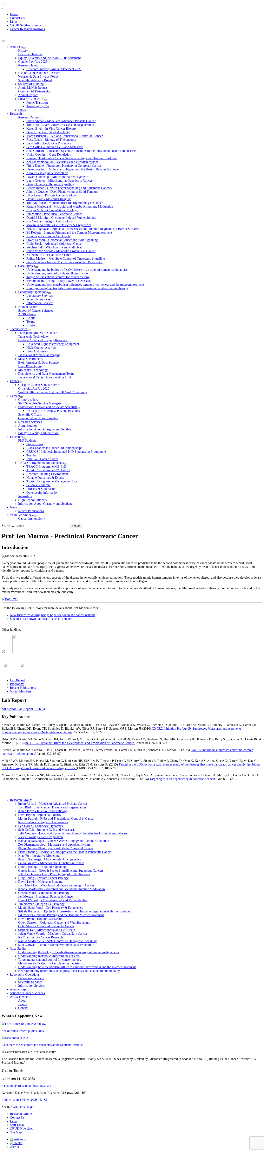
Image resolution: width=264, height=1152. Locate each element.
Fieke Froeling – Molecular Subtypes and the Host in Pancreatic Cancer (73, 169)
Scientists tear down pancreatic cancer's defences (41, 618)
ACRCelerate (27, 314)
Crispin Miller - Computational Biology (52, 210)
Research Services (30, 422)
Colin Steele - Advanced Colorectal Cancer (54, 243)
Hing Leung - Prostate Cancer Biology (51, 195)
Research (16, 113)
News (14, 507)
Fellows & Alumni (38, 485)
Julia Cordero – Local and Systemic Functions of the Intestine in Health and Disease (81, 150)
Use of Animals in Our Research (39, 72)
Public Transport (37, 102)
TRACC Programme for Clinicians (41, 462)
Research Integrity (30, 65)
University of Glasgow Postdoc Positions (53, 410)
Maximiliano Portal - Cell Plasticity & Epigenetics (58, 225)
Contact (31, 325)
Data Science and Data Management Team (46, 373)
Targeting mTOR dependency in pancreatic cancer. (183, 779)
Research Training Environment (47, 474)
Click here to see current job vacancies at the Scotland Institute (42, 1045)
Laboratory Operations (33, 292)
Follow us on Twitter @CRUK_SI (24, 1099)
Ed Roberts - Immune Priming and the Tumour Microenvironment (69, 232)
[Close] (3, 40)
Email (14, 599)
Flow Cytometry (37, 351)
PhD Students (27, 440)
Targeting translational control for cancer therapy (58, 277)
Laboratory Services (39, 295)
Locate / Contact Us (31, 98)
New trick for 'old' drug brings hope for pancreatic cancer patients (52, 615)
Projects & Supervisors (41, 488)
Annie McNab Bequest (33, 87)
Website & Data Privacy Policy (38, 76)
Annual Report (28, 95)
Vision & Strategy (21, 514)
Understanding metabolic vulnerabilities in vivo (57, 273)
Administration (28, 425)
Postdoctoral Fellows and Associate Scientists (47, 407)
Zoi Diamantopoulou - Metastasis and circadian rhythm (62, 162)
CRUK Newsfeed (21, 1128)
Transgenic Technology (33, 336)
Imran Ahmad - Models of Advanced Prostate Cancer (60, 121)
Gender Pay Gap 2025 (32, 61)
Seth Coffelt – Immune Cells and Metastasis (54, 147)
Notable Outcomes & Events (45, 477)
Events (14, 381)
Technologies (18, 329)
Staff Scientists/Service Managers (39, 403)
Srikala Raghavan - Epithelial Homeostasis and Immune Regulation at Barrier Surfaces (82, 228)
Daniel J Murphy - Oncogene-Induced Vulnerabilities (61, 217)
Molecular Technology (33, 370)
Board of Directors (30, 54)
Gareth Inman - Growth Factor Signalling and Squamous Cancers (69, 188)
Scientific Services (38, 299)
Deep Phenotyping (30, 366)
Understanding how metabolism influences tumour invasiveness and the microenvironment (85, 284)
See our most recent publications (23, 1031)
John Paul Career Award (42, 459)
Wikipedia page (22, 1106)
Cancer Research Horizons (27, 29)
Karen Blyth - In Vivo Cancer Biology (51, 128)
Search (76, 525)
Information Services (39, 303)
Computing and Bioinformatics (38, 418)
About (30, 318)
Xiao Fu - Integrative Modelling (47, 173)
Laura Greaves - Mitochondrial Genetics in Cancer (59, 180)
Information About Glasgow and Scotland (45, 429)
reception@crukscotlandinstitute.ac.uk (26, 1085)
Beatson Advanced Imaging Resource (42, 340)
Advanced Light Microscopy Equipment (52, 344)
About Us (16, 46)
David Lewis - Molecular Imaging (48, 199)
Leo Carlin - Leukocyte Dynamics (48, 143)
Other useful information (42, 492)
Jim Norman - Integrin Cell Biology (49, 221)
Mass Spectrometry (30, 358)
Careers (15, 396)
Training (31, 455)
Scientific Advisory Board (35, 80)
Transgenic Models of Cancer (37, 332)
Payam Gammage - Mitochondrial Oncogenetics (57, 176)
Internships (25, 496)
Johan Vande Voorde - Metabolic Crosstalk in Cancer (60, 251)
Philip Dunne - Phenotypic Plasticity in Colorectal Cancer (63, 165)
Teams (30, 321)
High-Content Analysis (41, 347)
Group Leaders (28, 399)
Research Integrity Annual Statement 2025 (53, 69)
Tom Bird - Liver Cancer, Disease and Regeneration (60, 124)
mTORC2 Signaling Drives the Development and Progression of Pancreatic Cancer (80, 743)
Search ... (8, 525)
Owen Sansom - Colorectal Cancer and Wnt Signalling (62, 240)
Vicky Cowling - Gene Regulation (48, 154)
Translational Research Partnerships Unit (44, 377)
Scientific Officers (30, 414)
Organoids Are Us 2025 (33, 388)
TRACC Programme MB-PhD (46, 466)
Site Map (16, 1132)
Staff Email (17, 1125)
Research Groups (29, 117)
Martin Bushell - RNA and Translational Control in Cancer (64, 136)
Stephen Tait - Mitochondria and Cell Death (54, 247)
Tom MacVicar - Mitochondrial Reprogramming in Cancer (64, 202)
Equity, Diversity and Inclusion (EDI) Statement (49, 58)
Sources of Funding (31, 84)
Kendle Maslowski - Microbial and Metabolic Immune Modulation (69, 206)
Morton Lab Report (23, 709)
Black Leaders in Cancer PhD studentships (54, 448)
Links (13, 21)
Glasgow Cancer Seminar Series (39, 384)
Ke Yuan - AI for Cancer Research (48, 254)
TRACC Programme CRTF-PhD (48, 470)
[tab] (17, 680)
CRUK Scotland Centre (25, 25)
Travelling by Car (37, 106)
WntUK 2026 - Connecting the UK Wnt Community (52, 392)
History (23, 50)
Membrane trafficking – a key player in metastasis (58, 280)
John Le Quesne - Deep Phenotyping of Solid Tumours (62, 191)
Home (14, 14)
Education (16, 436)
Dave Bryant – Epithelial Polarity (48, 132)
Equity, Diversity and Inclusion (38, 433)
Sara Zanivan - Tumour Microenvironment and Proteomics (64, 262)
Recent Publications (31, 511)
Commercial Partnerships (34, 91)
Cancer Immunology (31, 518)
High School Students (32, 500)
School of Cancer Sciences (35, 310)
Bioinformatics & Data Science (38, 362)
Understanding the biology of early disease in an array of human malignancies (76, 269)
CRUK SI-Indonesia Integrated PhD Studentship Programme (66, 451)
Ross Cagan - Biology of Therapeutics (51, 139)
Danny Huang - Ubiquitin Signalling (50, 184)
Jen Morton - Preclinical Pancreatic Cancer (54, 214)
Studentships (34, 444)
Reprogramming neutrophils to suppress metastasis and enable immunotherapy (77, 288)
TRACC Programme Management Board (53, 481)
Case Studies (26, 266)
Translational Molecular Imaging (39, 355)
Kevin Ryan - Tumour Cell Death (48, 236)
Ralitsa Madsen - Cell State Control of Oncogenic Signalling (65, 258)
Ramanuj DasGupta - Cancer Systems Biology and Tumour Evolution (71, 158)
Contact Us (17, 18)
